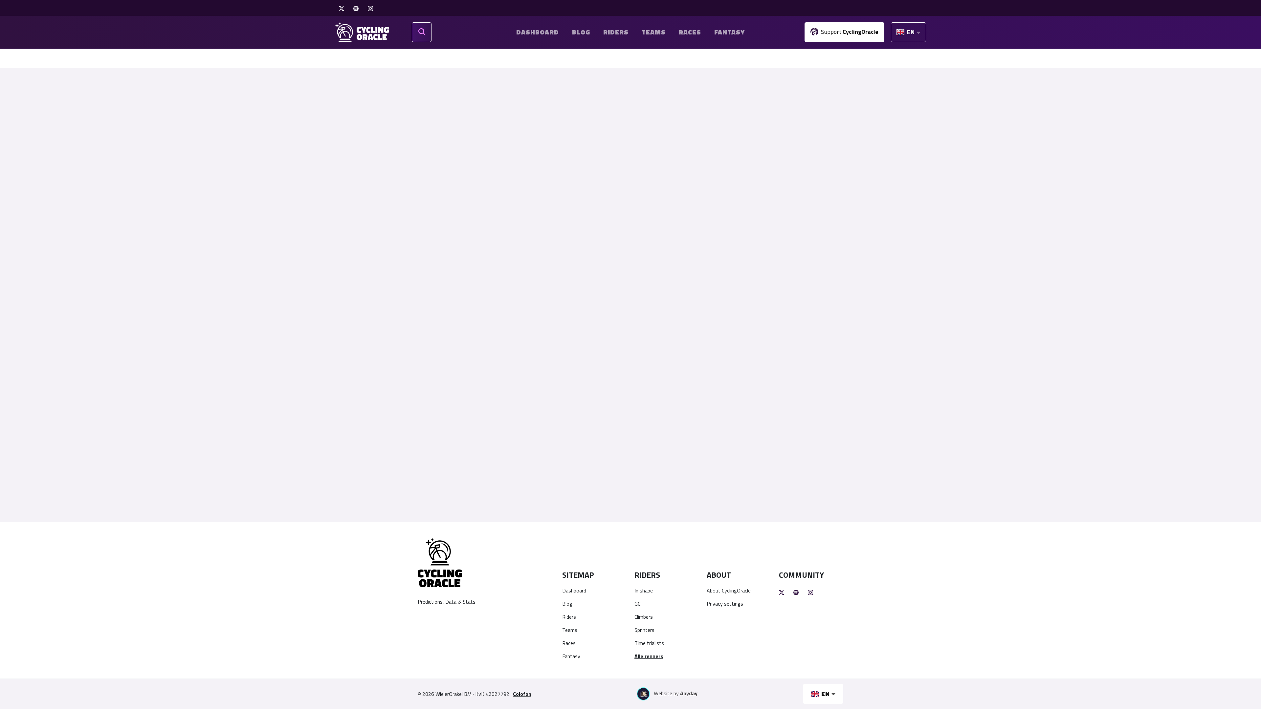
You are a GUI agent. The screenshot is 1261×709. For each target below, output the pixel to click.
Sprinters (644, 630)
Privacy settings (725, 604)
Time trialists (649, 643)
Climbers (643, 617)
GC (637, 604)
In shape (643, 590)
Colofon (522, 694)
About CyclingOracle (729, 590)
